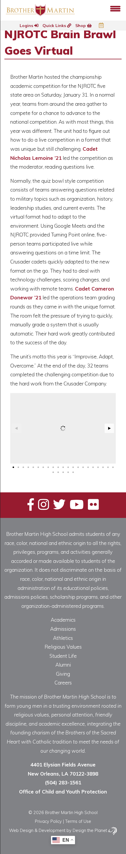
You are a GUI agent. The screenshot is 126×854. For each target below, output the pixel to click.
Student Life (63, 656)
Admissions (63, 629)
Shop (81, 25)
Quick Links (54, 25)
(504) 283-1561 (63, 782)
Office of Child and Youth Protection (63, 791)
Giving (63, 674)
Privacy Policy (48, 821)
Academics (63, 620)
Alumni (63, 665)
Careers (63, 682)
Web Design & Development (37, 830)
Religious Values (63, 647)
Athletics (63, 638)
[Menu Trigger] (115, 8)
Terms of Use (78, 821)
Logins (27, 25)
